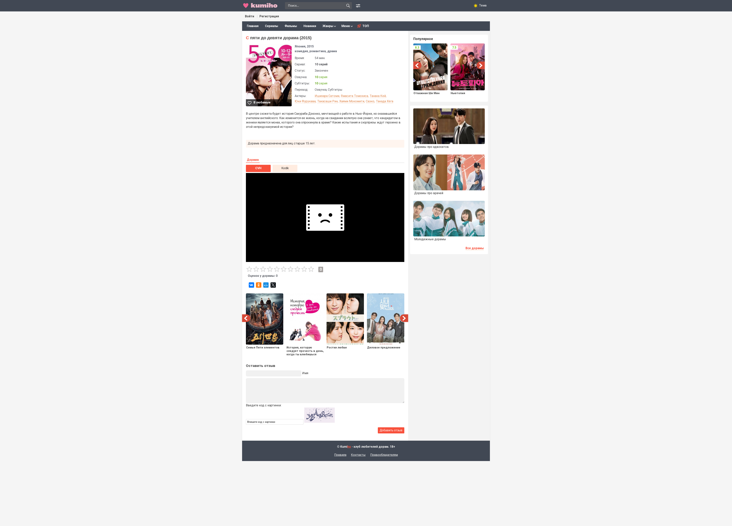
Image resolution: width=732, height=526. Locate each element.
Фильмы (291, 26)
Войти (249, 16)
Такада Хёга (384, 101)
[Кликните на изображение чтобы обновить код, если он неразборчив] (319, 422)
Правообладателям (384, 455)
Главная (252, 26)
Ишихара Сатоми (327, 96)
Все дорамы (475, 248)
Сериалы (271, 26)
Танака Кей (378, 96)
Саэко (370, 101)
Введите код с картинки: (263, 405)
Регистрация (269, 16)
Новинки (309, 26)
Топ (365, 26)
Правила (340, 455)
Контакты (358, 455)
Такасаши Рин (327, 101)
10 (311, 269)
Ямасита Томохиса (354, 96)
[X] (273, 285)
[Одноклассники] (258, 285)
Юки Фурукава (305, 101)
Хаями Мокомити (351, 101)
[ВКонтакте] (251, 285)
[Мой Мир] (266, 285)
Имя (305, 373)
